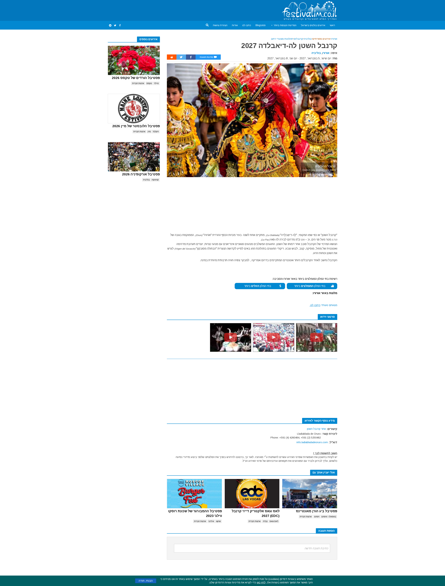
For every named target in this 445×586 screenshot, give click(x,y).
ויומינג (316, 516)
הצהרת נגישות (220, 25)
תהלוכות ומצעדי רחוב (282, 38)
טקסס (149, 83)
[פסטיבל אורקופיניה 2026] (134, 157)
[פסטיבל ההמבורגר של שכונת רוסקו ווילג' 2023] (194, 493)
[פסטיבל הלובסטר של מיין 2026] (134, 108)
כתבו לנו (246, 25)
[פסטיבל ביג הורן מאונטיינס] (309, 493)
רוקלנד (156, 131)
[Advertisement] (171, 10)
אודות (235, 25)
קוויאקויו (155, 180)
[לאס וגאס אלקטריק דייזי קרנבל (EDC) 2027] (252, 493)
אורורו (334, 38)
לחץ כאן (261, 582)
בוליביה (146, 180)
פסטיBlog (261, 25)
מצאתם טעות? (323, 305)
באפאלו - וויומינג (328, 516)
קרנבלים (298, 38)
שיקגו (218, 521)
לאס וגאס (274, 521)
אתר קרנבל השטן (316, 428)
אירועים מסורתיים (321, 38)
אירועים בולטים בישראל (313, 25)
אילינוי (211, 521)
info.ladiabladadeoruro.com (312, 442)
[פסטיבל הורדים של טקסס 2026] (134, 60)
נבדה (265, 521)
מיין (149, 131)
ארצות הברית (138, 83)
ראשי (332, 25)
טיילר (156, 83)
